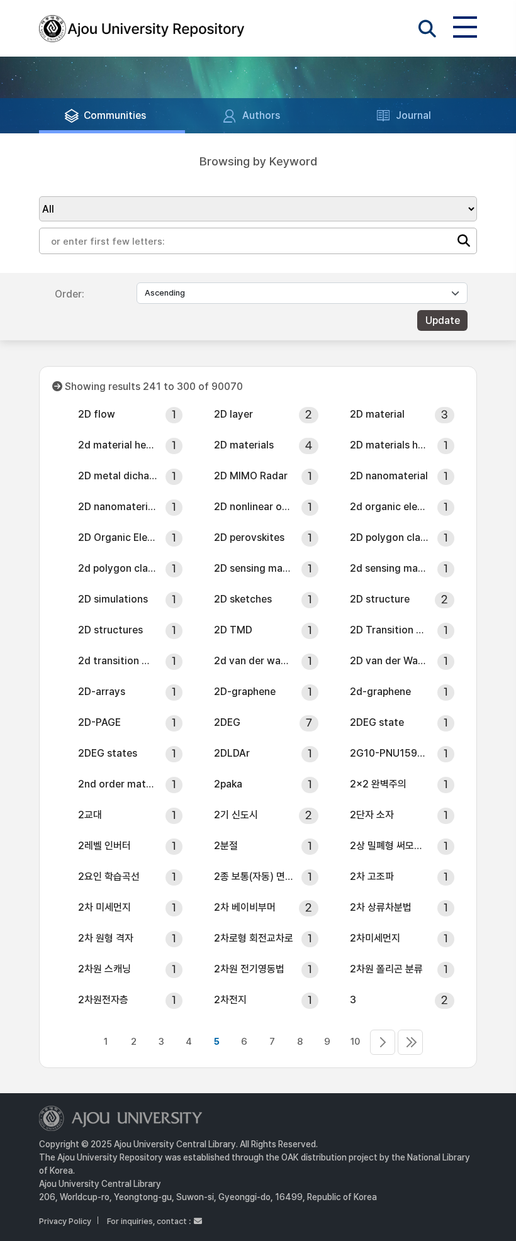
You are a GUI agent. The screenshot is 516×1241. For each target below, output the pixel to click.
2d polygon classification (117, 568)
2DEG (227, 722)
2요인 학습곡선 (109, 876)
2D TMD (233, 630)
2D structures (110, 630)
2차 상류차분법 (381, 907)
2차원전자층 (103, 1000)
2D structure (380, 599)
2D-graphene (245, 692)
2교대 (90, 815)
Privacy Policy (65, 1221)
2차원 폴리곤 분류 (386, 969)
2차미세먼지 (375, 938)
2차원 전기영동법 (249, 969)
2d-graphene (380, 692)
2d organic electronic (389, 507)
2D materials (244, 445)
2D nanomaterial (389, 476)
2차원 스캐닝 (104, 969)
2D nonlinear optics (253, 507)
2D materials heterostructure (389, 445)
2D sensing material (253, 568)
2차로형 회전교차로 (253, 938)
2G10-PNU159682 (389, 753)
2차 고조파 (372, 876)
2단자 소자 (372, 815)
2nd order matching (117, 784)
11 (382, 1042)
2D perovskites (249, 537)
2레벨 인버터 (104, 846)
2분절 (226, 846)
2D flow (96, 414)
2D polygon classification (389, 537)
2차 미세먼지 (104, 907)
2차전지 (230, 1000)
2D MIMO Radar (251, 476)
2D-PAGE (99, 722)
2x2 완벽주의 (378, 784)
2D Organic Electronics (117, 537)
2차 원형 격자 (105, 938)
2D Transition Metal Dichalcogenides (389, 630)
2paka (228, 784)
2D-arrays (101, 692)
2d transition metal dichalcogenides (117, 661)
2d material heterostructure (117, 445)
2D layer (233, 414)
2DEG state (377, 722)
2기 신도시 (236, 815)
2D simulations (113, 599)
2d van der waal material (253, 661)
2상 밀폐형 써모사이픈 (389, 846)
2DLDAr (232, 753)
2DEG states (107, 753)
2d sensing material (389, 568)
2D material (377, 414)
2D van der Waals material (389, 661)
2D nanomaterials (117, 507)
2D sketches (243, 599)
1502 (410, 1042)
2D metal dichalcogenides (117, 476)
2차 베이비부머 (245, 907)
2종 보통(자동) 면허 (253, 876)
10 (355, 1041)
